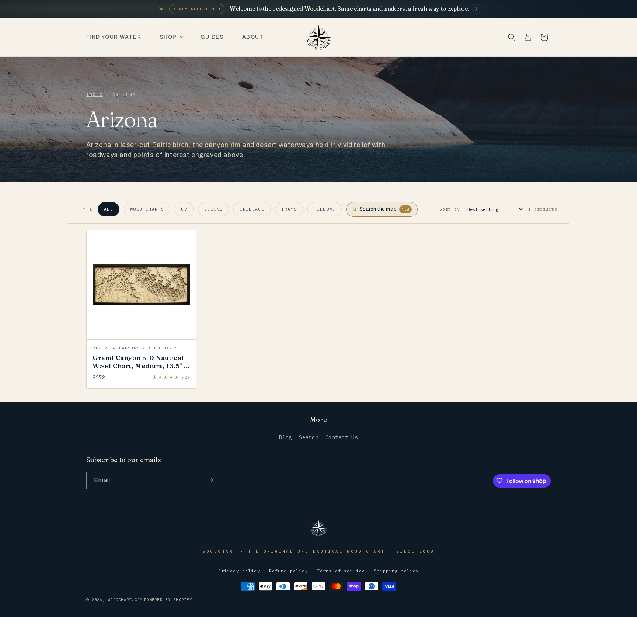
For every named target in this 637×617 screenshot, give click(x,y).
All (108, 209)
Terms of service (341, 571)
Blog (285, 437)
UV (184, 209)
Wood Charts (147, 209)
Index (94, 94)
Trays (289, 209)
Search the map (384, 209)
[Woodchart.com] (318, 536)
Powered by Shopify (168, 600)
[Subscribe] (210, 480)
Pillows (324, 209)
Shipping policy (396, 571)
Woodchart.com (125, 600)
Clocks (213, 209)
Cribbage (252, 209)
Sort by (449, 209)
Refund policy (288, 571)
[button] (171, 37)
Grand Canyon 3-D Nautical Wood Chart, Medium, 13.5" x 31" (140, 366)
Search (308, 437)
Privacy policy (239, 571)
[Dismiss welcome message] (476, 9)
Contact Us (342, 437)
